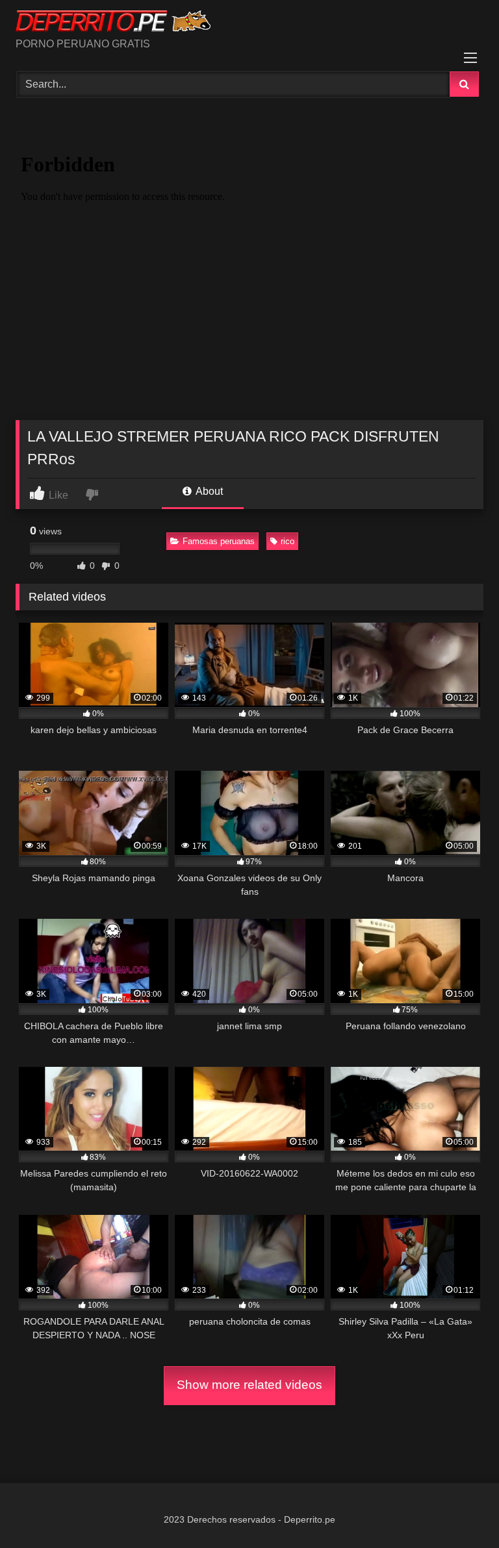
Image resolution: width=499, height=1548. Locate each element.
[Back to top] (458, 1509)
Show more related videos (249, 1385)
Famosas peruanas (219, 541)
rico (287, 541)
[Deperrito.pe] (249, 23)
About (208, 491)
